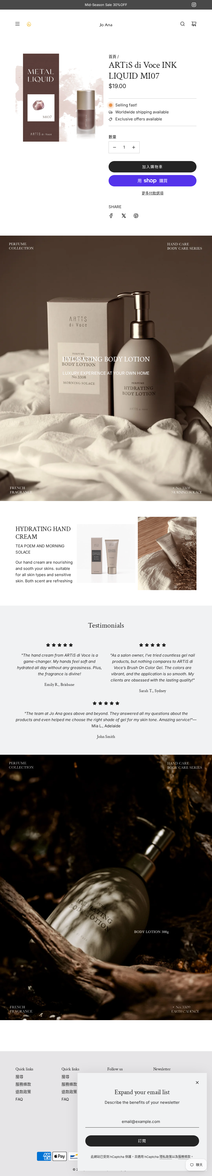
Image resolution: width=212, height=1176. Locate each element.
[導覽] (17, 24)
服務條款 (184, 1157)
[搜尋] (182, 24)
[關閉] (197, 1082)
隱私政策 (166, 1157)
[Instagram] (194, 4)
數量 (112, 136)
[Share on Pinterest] (136, 216)
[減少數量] (114, 147)
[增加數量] (133, 147)
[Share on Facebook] (111, 216)
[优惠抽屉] (28, 24)
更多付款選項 (152, 193)
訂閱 (142, 1140)
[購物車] (194, 24)
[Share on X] (123, 216)
